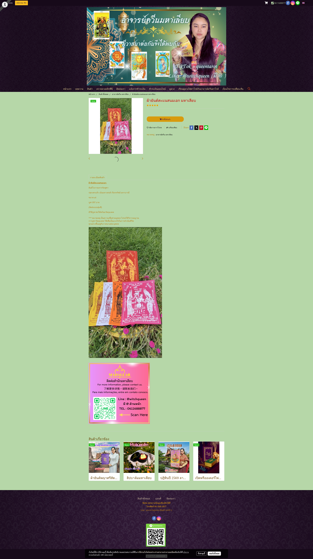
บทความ (79, 88)
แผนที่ (158, 498)
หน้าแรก (67, 88)
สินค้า (90, 88)
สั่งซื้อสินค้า (166, 119)
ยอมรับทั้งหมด (214, 553)
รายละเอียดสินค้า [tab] (97, 177)
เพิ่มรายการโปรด (155, 128)
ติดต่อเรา (120, 88)
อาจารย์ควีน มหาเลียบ (164, 135)
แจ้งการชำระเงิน (137, 88)
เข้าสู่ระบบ (8, 3)
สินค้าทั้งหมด (144, 498)
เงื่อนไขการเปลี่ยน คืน (233, 88)
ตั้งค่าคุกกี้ (201, 553)
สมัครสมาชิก (21, 3)
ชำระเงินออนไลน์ (157, 88)
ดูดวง (172, 88)
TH (306, 3)
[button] (249, 88)
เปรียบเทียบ (172, 128)
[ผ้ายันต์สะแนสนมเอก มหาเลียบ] (116, 126)
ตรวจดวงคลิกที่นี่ (104, 88)
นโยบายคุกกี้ (108, 555)
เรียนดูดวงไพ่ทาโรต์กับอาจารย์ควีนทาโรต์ (198, 88)
